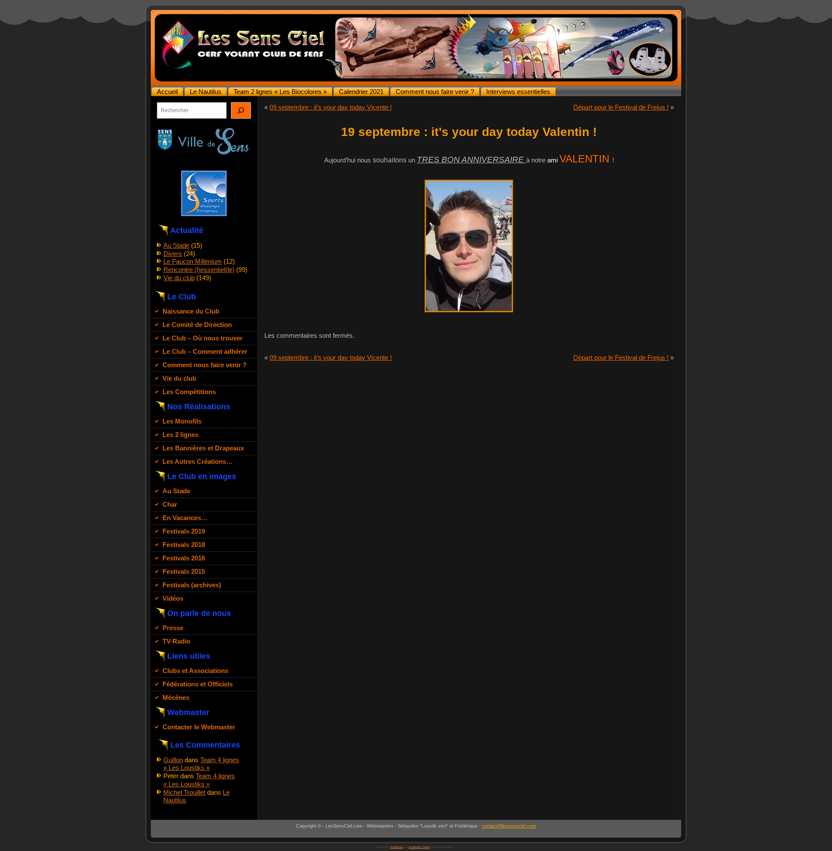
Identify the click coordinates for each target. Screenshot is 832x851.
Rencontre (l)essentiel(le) (198, 269)
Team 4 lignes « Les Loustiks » (201, 764)
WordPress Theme (419, 847)
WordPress (396, 847)
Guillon (173, 760)
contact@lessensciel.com (509, 825)
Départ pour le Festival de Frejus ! (621, 107)
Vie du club (179, 278)
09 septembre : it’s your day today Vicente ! (331, 107)
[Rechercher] (241, 110)
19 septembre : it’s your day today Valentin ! (469, 132)
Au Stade (176, 245)
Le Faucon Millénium (192, 261)
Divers (172, 253)
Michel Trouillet (184, 792)
